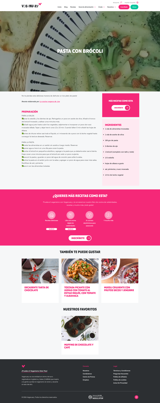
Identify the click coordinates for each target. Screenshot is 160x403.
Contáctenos (87, 374)
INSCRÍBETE (118, 108)
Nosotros (110, 7)
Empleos (86, 380)
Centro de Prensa (89, 377)
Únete (100, 7)
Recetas (73, 7)
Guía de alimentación (86, 7)
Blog (66, 7)
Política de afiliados (120, 377)
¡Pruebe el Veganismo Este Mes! (34, 371)
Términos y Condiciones (121, 371)
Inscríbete (124, 7)
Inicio (59, 7)
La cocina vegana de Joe (50, 101)
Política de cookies (119, 380)
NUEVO (51, 229)
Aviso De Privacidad (120, 383)
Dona (134, 7)
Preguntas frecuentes (120, 374)
